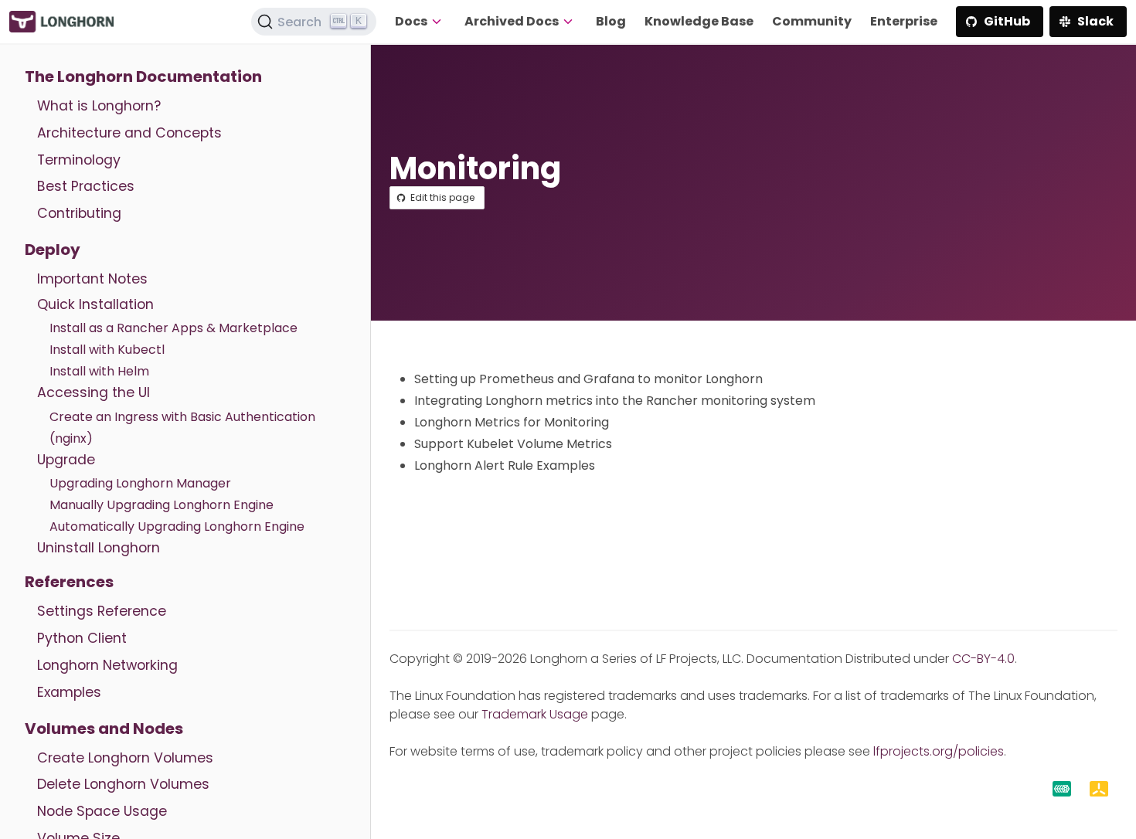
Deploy (52, 249)
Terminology (79, 160)
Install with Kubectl (107, 349)
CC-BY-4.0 (983, 658)
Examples (69, 692)
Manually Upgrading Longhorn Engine (161, 505)
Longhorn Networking (107, 665)
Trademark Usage (534, 714)
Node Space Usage (102, 811)
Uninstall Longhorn (98, 547)
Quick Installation (95, 304)
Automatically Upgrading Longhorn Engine (176, 526)
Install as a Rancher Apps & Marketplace (173, 328)
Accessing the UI (93, 392)
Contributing (79, 213)
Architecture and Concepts (129, 133)
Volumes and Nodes (104, 728)
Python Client (82, 638)
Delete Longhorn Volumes (123, 784)
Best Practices (85, 186)
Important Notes (92, 279)
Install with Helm (99, 371)
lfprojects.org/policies (938, 751)
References (69, 582)
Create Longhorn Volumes (125, 758)
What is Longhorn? (99, 106)
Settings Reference (101, 611)
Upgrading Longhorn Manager (140, 483)
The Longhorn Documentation (143, 76)
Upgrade (66, 459)
